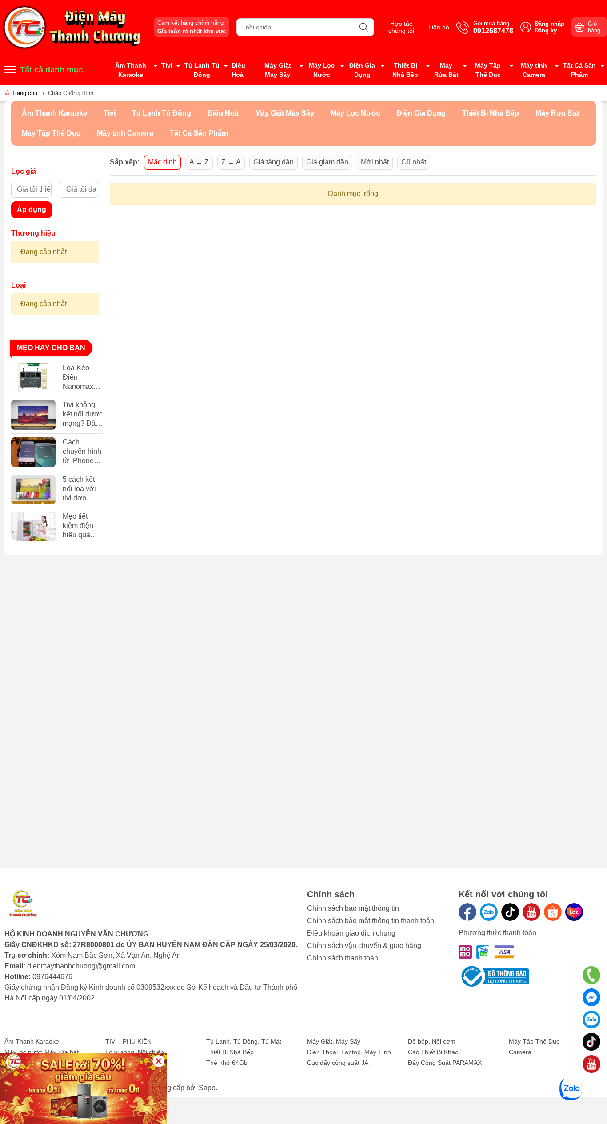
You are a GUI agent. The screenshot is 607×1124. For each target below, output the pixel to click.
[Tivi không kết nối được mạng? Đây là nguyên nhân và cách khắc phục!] (33, 415)
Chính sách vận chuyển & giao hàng (364, 945)
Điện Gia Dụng (362, 70)
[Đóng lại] (158, 1061)
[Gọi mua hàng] (591, 975)
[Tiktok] (510, 912)
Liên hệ (438, 27)
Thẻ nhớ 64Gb (227, 1062)
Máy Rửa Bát (446, 70)
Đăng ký (546, 30)
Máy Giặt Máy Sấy (277, 70)
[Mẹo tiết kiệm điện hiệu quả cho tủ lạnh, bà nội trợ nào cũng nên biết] (33, 526)
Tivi (166, 65)
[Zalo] (489, 912)
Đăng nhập (549, 23)
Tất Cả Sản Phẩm (579, 70)
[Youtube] (531, 912)
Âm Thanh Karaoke (130, 70)
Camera (520, 1052)
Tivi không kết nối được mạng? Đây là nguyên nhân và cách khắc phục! (83, 414)
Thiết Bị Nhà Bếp (405, 70)
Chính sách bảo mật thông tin (353, 908)
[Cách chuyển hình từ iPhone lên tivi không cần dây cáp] (33, 452)
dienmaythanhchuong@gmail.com (81, 966)
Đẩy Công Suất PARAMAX (445, 1062)
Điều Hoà (238, 70)
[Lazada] (574, 912)
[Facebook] (467, 912)
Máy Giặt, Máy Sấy (333, 1041)
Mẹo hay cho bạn (51, 348)
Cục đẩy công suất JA (337, 1062)
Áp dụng (31, 209)
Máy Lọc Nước (322, 70)
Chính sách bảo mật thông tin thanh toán (370, 920)
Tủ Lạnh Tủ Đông (202, 70)
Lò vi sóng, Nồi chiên (134, 1052)
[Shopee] (553, 912)
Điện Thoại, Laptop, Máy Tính (349, 1052)
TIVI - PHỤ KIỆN (128, 1041)
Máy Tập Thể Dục (488, 70)
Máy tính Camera (534, 70)
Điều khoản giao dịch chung (351, 933)
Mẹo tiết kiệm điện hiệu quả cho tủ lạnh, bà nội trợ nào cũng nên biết (81, 526)
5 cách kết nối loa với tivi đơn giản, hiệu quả (79, 489)
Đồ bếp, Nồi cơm (431, 1041)
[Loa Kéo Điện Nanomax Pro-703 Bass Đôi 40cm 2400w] (33, 378)
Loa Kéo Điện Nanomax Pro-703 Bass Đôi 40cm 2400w (78, 377)
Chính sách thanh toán (342, 958)
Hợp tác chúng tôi (401, 27)
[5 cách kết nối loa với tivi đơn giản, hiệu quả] (33, 489)
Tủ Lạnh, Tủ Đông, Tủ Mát (243, 1041)
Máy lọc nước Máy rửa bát (41, 1052)
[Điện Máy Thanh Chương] (73, 26)
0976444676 (52, 976)
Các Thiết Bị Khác (433, 1052)
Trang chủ (24, 93)
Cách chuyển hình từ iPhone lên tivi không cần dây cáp (82, 451)
